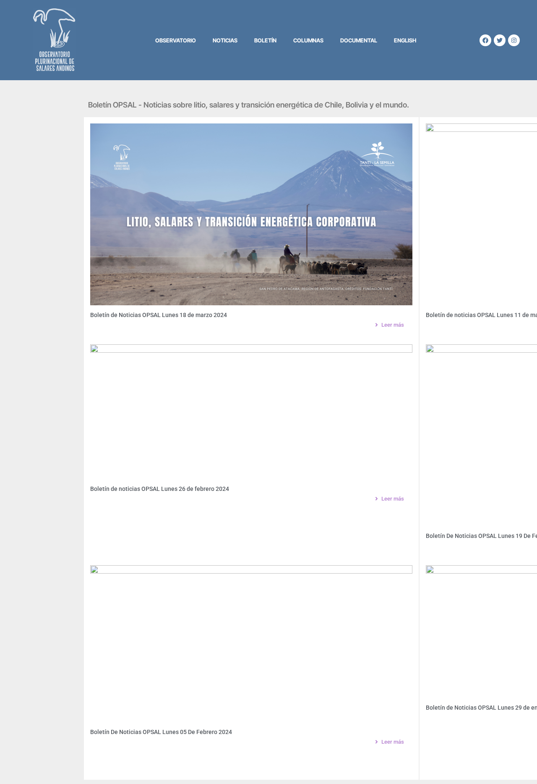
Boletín (265, 40)
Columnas (308, 40)
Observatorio (175, 40)
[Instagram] (514, 40)
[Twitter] (500, 40)
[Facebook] (485, 40)
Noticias (225, 40)
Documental (358, 40)
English (405, 40)
